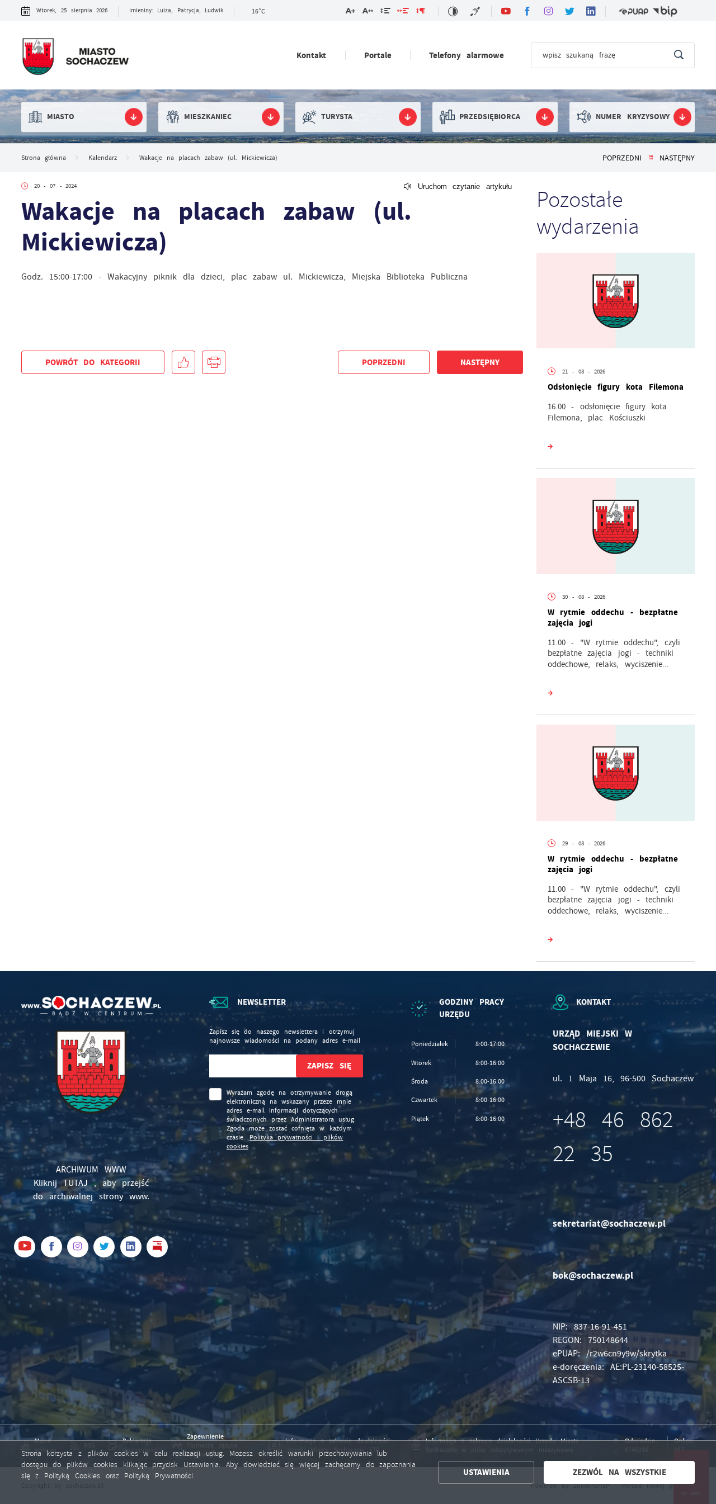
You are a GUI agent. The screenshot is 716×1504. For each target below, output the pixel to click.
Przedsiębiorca (489, 116)
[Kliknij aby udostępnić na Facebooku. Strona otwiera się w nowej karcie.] (183, 362)
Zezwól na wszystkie (620, 1472)
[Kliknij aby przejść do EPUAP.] (633, 11)
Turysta (336, 116)
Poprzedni (622, 158)
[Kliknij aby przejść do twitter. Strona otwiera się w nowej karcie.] (569, 11)
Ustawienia (486, 1472)
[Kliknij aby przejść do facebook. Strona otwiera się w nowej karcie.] (527, 11)
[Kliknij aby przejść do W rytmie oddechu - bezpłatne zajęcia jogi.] (615, 528)
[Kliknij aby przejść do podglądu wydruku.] (213, 362)
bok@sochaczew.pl (593, 1275)
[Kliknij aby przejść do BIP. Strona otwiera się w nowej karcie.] (665, 11)
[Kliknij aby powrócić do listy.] (651, 158)
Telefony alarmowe (466, 55)
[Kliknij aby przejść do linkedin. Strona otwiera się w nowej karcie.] (590, 11)
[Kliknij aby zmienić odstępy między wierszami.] (385, 13)
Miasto (60, 116)
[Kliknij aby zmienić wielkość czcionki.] (350, 13)
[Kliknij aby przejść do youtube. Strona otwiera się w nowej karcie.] (505, 11)
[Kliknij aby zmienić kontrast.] (453, 11)
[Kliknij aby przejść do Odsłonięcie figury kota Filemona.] (615, 303)
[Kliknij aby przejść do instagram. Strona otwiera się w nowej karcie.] (548, 11)
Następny (677, 158)
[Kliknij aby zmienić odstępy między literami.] (367, 13)
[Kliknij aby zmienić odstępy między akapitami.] (420, 13)
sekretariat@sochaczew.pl (609, 1223)
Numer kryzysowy (633, 116)
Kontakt (311, 55)
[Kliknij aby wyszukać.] (678, 55)
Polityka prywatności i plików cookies (285, 1142)
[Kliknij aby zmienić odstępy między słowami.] (403, 13)
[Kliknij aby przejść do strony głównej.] (75, 57)
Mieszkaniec (208, 116)
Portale (378, 55)
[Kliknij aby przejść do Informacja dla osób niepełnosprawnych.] (476, 11)
